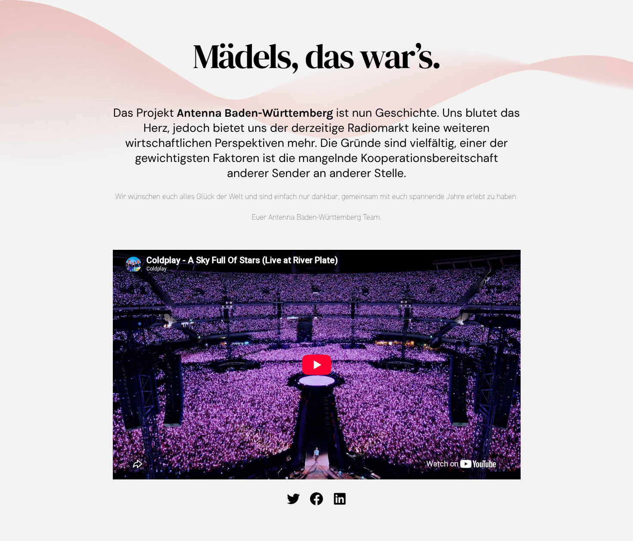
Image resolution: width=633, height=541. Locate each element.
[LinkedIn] (340, 499)
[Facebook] (316, 499)
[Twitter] (293, 499)
